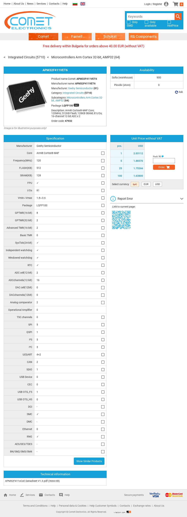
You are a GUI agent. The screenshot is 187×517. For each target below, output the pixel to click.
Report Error (125, 198)
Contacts (54, 3)
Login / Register (153, 4)
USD (157, 184)
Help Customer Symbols (103, 505)
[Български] (75, 4)
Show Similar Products (89, 461)
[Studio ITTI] (122, 512)
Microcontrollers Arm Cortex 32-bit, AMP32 (82, 57)
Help (65, 3)
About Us (19, 3)
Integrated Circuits (21, 57)
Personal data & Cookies (72, 505)
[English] (83, 4)
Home (7, 3)
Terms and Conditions (35, 505)
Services (41, 3)
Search (178, 16)
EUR (146, 184)
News (30, 3)
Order (161, 167)
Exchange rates (142, 505)
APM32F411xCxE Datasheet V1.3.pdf (26, 480)
